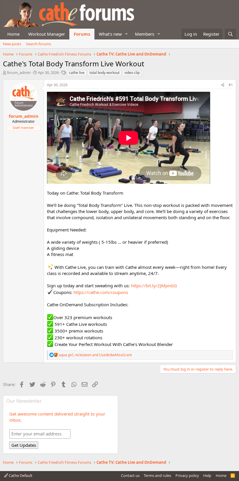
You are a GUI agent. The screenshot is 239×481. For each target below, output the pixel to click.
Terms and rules (157, 475)
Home (13, 34)
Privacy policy (187, 475)
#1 (231, 84)
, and (95, 354)
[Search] (230, 34)
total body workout (104, 72)
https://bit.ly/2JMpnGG (154, 285)
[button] (126, 34)
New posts (12, 43)
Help (207, 475)
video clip (132, 72)
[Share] (222, 85)
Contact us (130, 475)
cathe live (77, 72)
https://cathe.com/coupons (100, 292)
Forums (82, 34)
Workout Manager (46, 34)
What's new (110, 34)
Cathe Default (20, 475)
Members (144, 34)
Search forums (38, 43)
